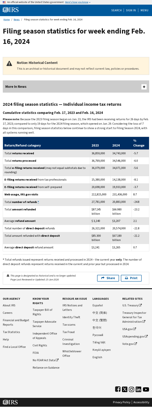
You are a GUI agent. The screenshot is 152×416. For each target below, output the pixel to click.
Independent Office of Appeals (45, 336)
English (97, 357)
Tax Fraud (68, 332)
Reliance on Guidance (46, 368)
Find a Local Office (14, 347)
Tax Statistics (11, 332)
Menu (144, 10)
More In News (16, 86)
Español (97, 305)
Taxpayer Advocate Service (44, 324)
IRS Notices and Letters (72, 307)
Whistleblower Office (71, 353)
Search (116, 10)
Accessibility (141, 402)
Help (6, 339)
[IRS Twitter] (125, 389)
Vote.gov (127, 344)
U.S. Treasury (130, 305)
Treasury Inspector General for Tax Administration (134, 317)
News (17, 19)
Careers (7, 313)
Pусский (97, 335)
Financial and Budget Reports (16, 322)
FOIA (36, 353)
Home (7, 19)
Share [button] (111, 278)
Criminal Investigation (71, 341)
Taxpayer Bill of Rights (42, 312)
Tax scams (68, 325)
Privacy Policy (121, 402)
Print (134, 278)
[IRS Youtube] (146, 389)
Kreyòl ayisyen (101, 350)
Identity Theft (71, 317)
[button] (131, 10)
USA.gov (127, 329)
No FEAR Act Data (44, 360)
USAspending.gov (133, 336)
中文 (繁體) (99, 320)
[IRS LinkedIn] (138, 389)
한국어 (96, 328)
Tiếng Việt (98, 342)
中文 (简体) (99, 313)
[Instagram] (131, 389)
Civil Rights (40, 345)
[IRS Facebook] (117, 389)
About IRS (9, 305)
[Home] (11, 9)
